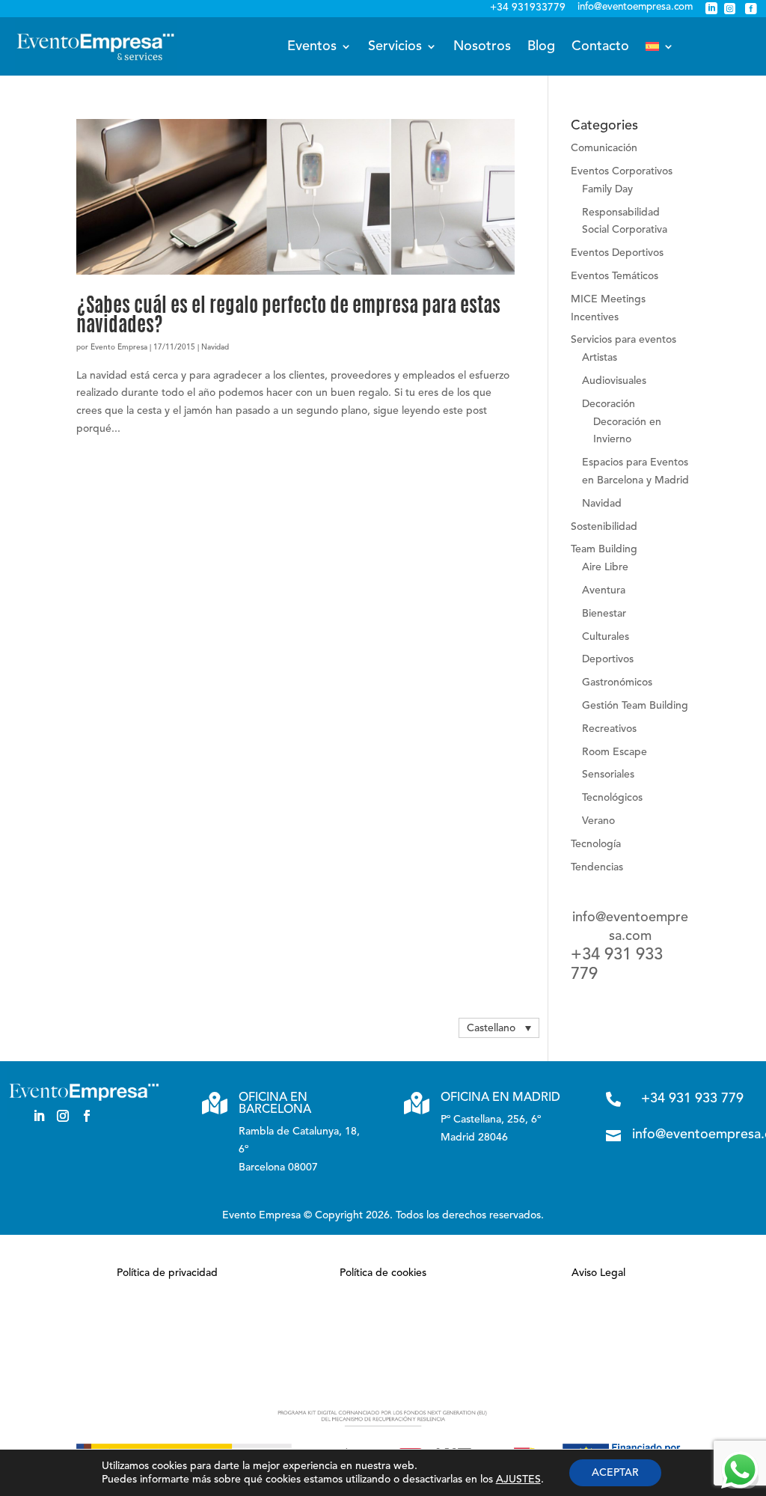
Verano (598, 821)
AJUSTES (518, 1479)
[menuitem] (660, 46)
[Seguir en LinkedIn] (39, 1116)
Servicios (395, 46)
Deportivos (608, 659)
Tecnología (596, 844)
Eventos (312, 46)
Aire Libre (605, 567)
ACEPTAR (615, 1473)
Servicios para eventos (623, 340)
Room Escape (614, 752)
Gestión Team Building (635, 705)
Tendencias (597, 867)
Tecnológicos (612, 798)
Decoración (608, 404)
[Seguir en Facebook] (87, 1116)
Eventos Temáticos (614, 276)
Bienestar (604, 613)
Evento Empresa (119, 347)
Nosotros (482, 46)
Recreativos (609, 729)
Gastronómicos (617, 682)
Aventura (603, 590)
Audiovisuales (614, 381)
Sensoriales (608, 774)
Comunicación (604, 148)
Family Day (607, 189)
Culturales (605, 637)
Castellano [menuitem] (491, 1028)
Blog (541, 46)
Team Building (604, 549)
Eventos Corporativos (621, 171)
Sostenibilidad (604, 527)
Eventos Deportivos (617, 253)
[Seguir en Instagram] (63, 1116)
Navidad (215, 347)
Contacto (600, 46)
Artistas (599, 357)
